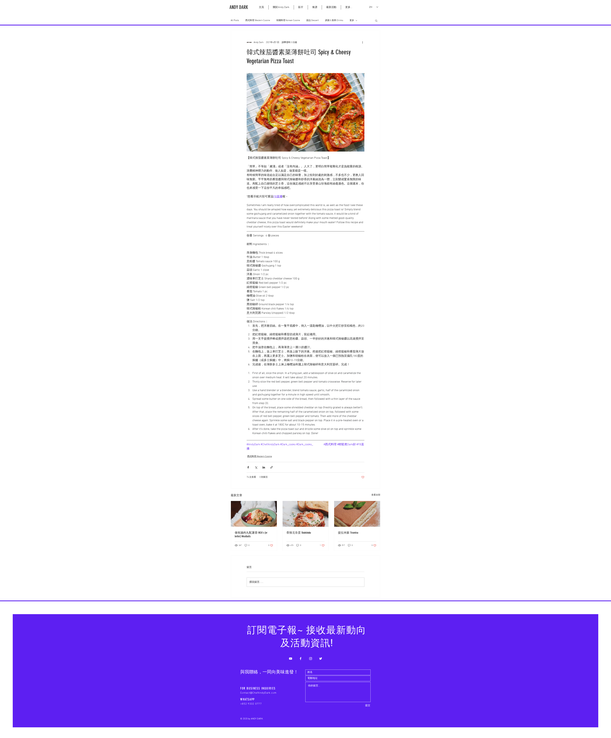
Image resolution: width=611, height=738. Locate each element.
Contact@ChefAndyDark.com (258, 693)
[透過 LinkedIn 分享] (263, 467)
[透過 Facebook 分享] (248, 467)
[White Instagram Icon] (311, 658)
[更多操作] (362, 42)
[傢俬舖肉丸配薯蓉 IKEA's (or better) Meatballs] (254, 514)
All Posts (235, 20)
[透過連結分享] (271, 467)
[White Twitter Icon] (321, 658)
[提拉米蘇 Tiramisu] (357, 514)
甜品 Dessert (312, 20)
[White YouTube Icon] (290, 658)
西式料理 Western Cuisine (257, 20)
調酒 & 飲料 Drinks (334, 20)
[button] (349, 7)
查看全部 (375, 495)
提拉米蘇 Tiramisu (348, 532)
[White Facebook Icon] (300, 658)
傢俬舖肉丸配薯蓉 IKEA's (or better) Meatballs (251, 534)
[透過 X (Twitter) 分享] (255, 467)
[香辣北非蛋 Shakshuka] (306, 514)
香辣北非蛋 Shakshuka (298, 532)
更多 (352, 20)
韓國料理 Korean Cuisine (288, 20)
